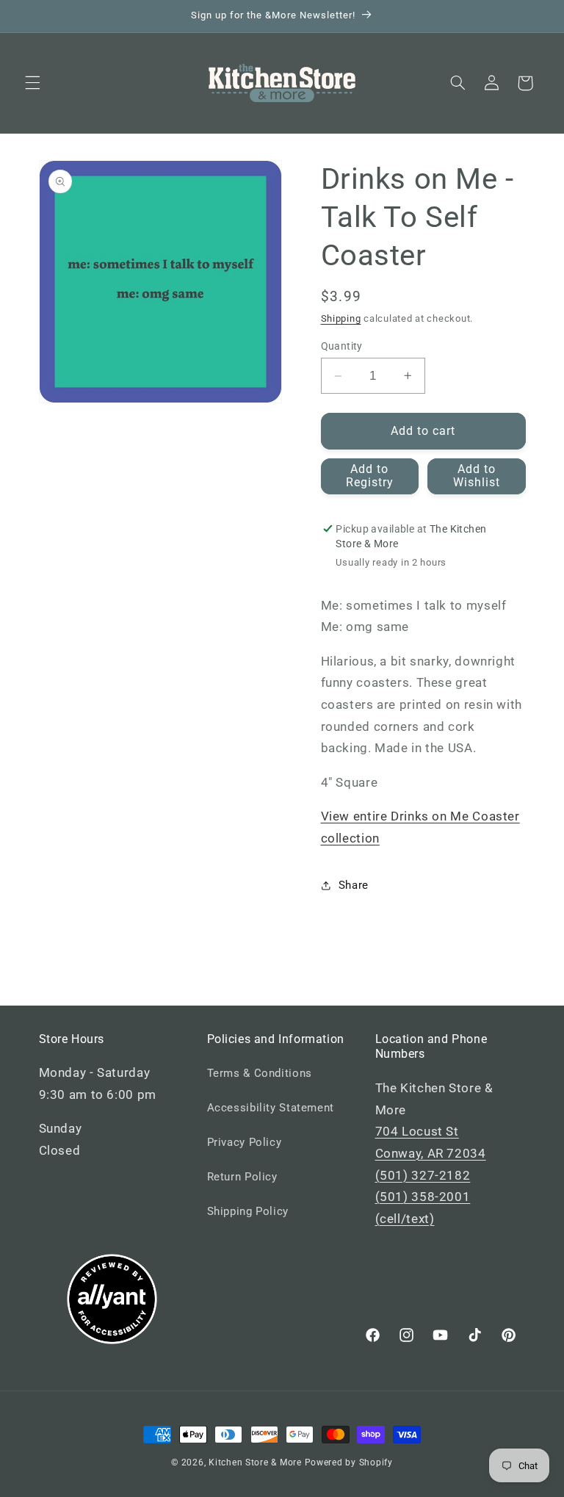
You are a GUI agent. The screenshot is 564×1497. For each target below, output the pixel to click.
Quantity (342, 346)
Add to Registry (370, 476)
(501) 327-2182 (423, 1175)
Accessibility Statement (271, 1107)
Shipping (341, 318)
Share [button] (354, 885)
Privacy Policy (244, 1142)
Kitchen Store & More (255, 1462)
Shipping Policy (248, 1211)
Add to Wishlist (476, 476)
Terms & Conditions (259, 1073)
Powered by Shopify (349, 1462)
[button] (32, 83)
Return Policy (242, 1176)
